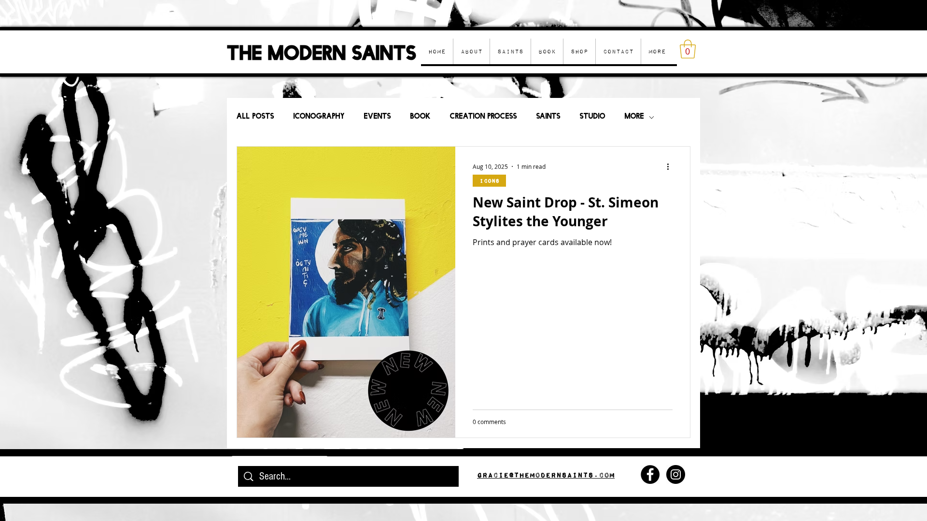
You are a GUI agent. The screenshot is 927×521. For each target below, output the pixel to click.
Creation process (483, 117)
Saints (548, 117)
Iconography (319, 117)
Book (420, 117)
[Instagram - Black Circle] (675, 474)
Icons (489, 180)
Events (377, 117)
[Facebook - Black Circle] (650, 474)
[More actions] (671, 166)
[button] (579, 51)
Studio (592, 117)
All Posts (255, 117)
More (634, 117)
